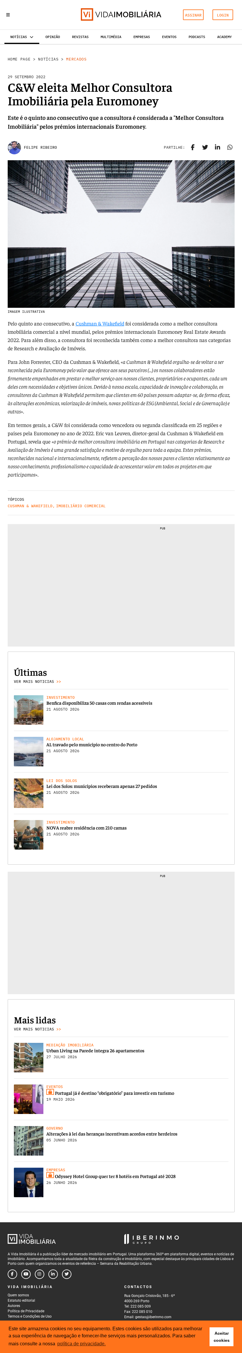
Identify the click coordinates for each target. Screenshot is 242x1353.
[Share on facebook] (192, 147)
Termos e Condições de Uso (30, 1316)
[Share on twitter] (205, 147)
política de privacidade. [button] (81, 1343)
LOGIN (223, 15)
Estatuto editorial (21, 1300)
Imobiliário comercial (81, 505)
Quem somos (18, 1295)
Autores (14, 1306)
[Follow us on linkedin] (53, 1274)
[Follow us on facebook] (12, 1274)
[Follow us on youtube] (26, 1274)
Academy (224, 37)
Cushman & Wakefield (100, 323)
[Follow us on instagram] (39, 1274)
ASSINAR (193, 15)
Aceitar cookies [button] (222, 1337)
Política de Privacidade (26, 1311)
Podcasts (197, 37)
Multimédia (111, 37)
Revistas (80, 37)
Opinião (52, 37)
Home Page (19, 59)
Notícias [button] (18, 37)
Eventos (169, 37)
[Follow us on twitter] (66, 1274)
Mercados (76, 59)
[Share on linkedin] (217, 147)
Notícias (48, 59)
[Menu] (8, 14)
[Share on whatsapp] (230, 147)
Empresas (141, 37)
